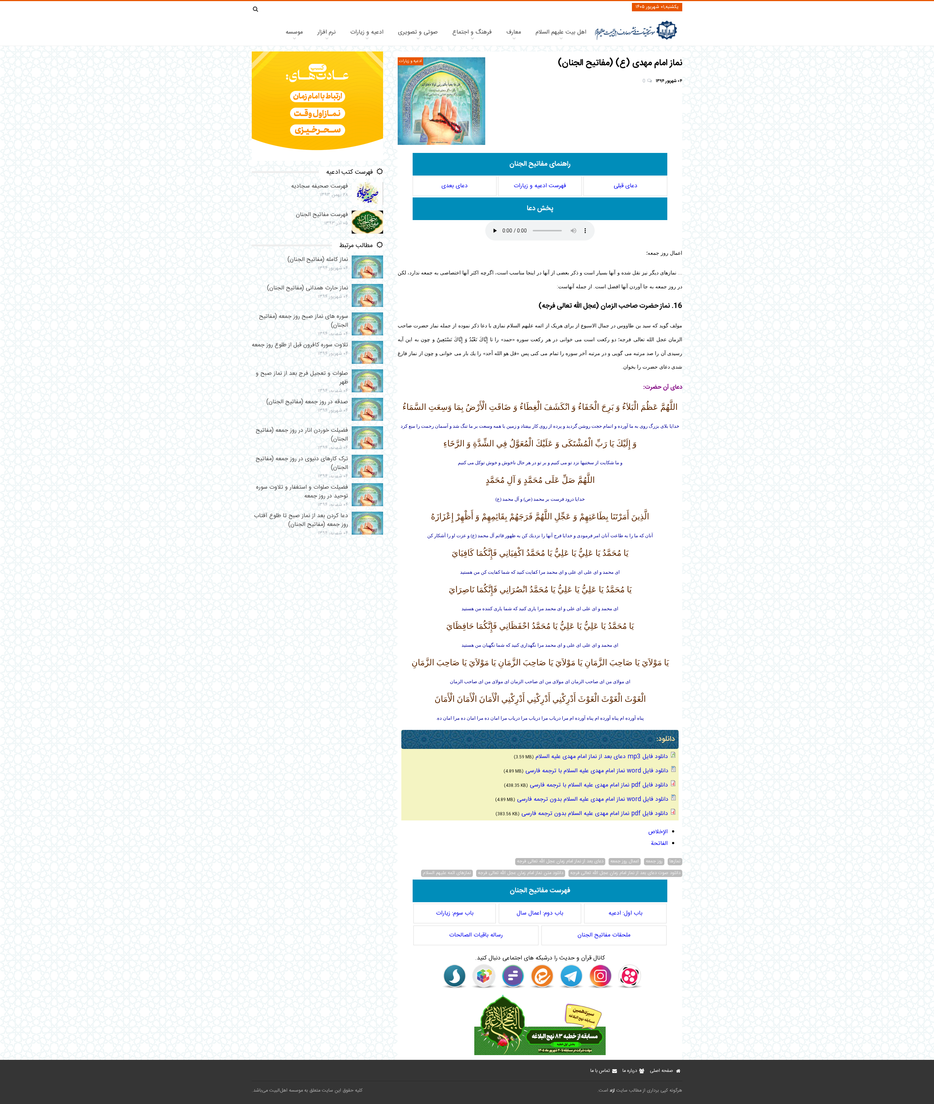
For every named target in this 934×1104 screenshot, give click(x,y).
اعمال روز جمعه (624, 861)
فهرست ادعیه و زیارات (540, 186)
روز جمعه (654, 861)
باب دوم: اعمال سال (540, 913)
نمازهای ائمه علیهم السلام (447, 873)
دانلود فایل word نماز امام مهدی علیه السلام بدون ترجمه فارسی (592, 799)
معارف (513, 32)
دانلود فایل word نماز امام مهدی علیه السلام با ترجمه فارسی (596, 771)
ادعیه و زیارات (366, 32)
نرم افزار (326, 32)
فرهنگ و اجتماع (472, 32)
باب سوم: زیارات (455, 913)
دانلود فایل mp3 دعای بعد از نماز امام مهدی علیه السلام (602, 757)
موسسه (294, 32)
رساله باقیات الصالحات (476, 935)
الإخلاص (658, 832)
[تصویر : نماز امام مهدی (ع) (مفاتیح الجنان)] (441, 101)
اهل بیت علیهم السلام (561, 32)
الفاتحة (659, 844)
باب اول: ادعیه (625, 913)
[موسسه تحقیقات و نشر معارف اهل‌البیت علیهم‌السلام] (636, 39)
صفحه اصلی (661, 1071)
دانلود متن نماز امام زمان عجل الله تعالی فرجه (520, 873)
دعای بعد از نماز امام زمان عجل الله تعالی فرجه (560, 861)
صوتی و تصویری (418, 32)
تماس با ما (600, 1071)
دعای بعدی (454, 186)
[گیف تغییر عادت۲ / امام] (317, 160)
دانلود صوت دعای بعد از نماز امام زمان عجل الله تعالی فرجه (625, 873)
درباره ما (629, 1071)
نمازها (674, 861)
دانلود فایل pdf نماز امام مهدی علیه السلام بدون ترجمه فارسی (594, 814)
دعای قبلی (625, 186)
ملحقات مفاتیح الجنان (604, 935)
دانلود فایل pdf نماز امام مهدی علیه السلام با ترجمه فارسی (599, 785)
